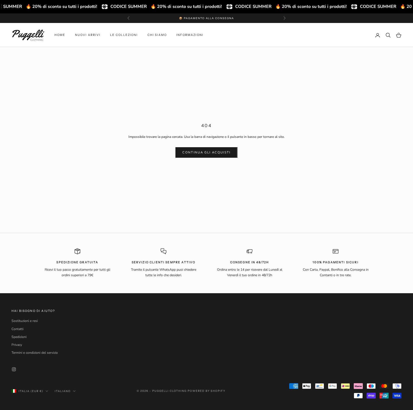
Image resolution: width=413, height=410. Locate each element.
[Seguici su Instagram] (13, 369)
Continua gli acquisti (206, 152)
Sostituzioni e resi (24, 321)
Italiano (63, 391)
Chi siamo (157, 35)
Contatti (17, 329)
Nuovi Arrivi (88, 35)
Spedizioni (19, 337)
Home (59, 35)
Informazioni (189, 35)
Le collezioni (124, 35)
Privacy (16, 345)
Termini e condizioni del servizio (34, 352)
